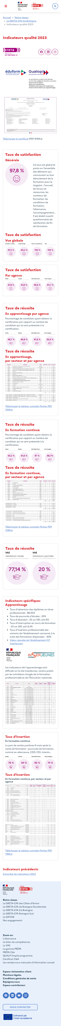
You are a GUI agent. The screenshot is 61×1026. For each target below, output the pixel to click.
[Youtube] (19, 995)
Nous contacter (20, 1007)
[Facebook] (41, 52)
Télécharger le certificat (15, 138)
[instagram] (55, 52)
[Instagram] (26, 995)
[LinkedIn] (48, 52)
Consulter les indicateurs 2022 (19, 873)
